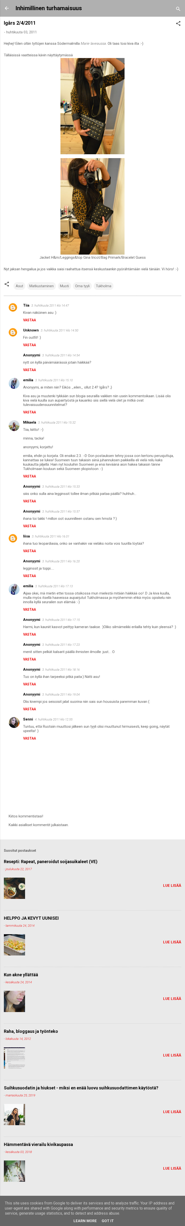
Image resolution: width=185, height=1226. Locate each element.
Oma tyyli (82, 286)
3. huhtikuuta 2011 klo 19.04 (61, 694)
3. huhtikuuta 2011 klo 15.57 (61, 511)
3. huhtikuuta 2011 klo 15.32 (57, 422)
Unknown (31, 330)
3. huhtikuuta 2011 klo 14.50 (59, 330)
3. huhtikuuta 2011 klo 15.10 (54, 380)
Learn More (85, 1221)
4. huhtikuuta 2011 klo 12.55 (54, 719)
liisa (26, 536)
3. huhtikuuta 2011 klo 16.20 (61, 561)
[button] (178, 24)
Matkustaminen (41, 286)
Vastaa (29, 320)
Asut (19, 286)
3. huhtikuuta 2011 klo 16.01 (50, 536)
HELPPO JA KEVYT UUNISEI (31, 918)
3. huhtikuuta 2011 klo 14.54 (61, 355)
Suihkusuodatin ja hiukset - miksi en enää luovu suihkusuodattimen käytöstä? (81, 1087)
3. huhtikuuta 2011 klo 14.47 (50, 305)
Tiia (26, 305)
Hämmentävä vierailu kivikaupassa (38, 1144)
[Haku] (178, 9)
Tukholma (103, 286)
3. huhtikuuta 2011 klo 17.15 (61, 620)
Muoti (64, 286)
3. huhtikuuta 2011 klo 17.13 (54, 586)
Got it (108, 1221)
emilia (28, 380)
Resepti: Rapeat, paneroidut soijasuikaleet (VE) (51, 861)
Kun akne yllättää (21, 974)
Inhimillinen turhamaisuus (48, 8)
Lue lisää (172, 885)
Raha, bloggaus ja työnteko (31, 1031)
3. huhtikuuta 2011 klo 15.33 (61, 486)
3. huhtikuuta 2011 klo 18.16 (61, 669)
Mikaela (29, 422)
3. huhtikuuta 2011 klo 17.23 (61, 644)
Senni (28, 719)
